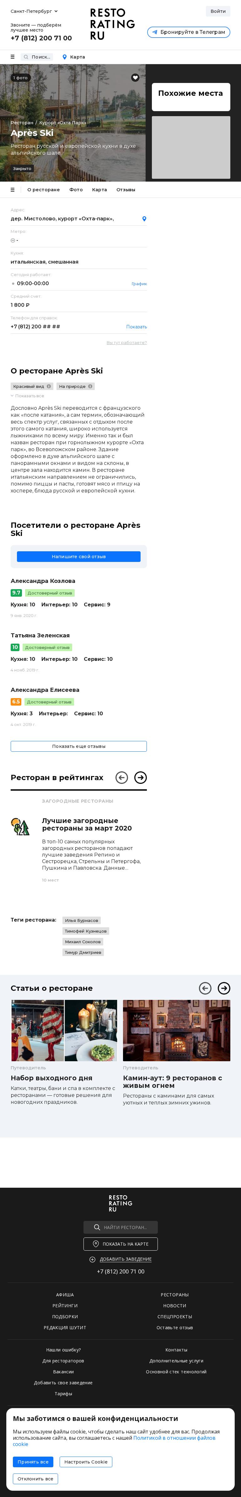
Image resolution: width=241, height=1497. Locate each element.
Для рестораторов (63, 1361)
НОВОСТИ (174, 1306)
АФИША (65, 1295)
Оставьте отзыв (175, 1327)
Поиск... (41, 57)
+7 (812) (35, 327)
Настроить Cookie (86, 1462)
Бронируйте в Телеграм (192, 32)
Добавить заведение (126, 1259)
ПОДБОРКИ (65, 1317)
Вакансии (63, 1372)
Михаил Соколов (83, 941)
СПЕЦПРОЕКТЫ (175, 1317)
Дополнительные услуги (176, 1361)
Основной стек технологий (176, 1372)
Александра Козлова (43, 581)
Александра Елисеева (45, 690)
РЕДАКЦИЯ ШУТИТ (65, 1327)
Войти (218, 11)
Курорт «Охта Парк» (62, 123)
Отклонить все (35, 1479)
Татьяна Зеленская (40, 635)
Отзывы (126, 189)
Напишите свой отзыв (79, 556)
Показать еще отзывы (78, 746)
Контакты (176, 1350)
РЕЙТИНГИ (65, 1306)
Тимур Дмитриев (83, 952)
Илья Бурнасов (81, 920)
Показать (136, 327)
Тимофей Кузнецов (86, 931)
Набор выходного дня (52, 1078)
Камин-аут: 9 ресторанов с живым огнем (172, 1081)
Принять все (33, 1462)
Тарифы (63, 1394)
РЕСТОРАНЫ (175, 1295)
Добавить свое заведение (63, 1383)
